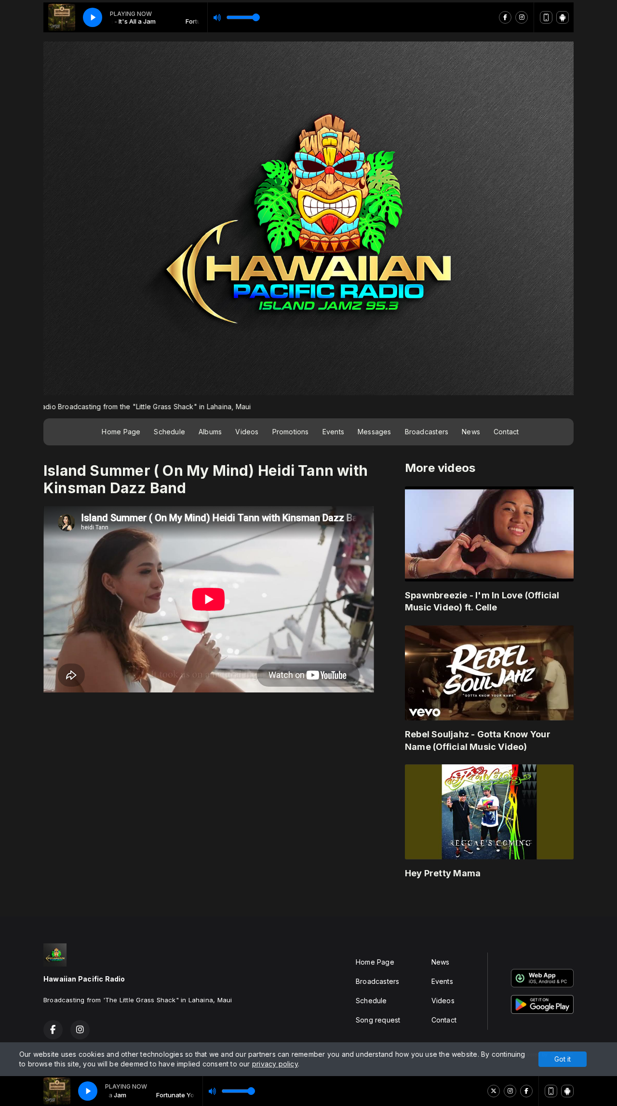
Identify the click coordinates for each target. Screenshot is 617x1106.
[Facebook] (526, 1091)
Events (333, 432)
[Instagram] (510, 1091)
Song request (378, 1020)
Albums (210, 432)
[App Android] (567, 1091)
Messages (374, 432)
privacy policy (275, 1064)
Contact (506, 432)
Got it (562, 1059)
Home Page (121, 432)
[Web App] (551, 1091)
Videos (246, 432)
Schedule (169, 432)
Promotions (290, 432)
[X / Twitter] (493, 1091)
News (471, 432)
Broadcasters (427, 432)
